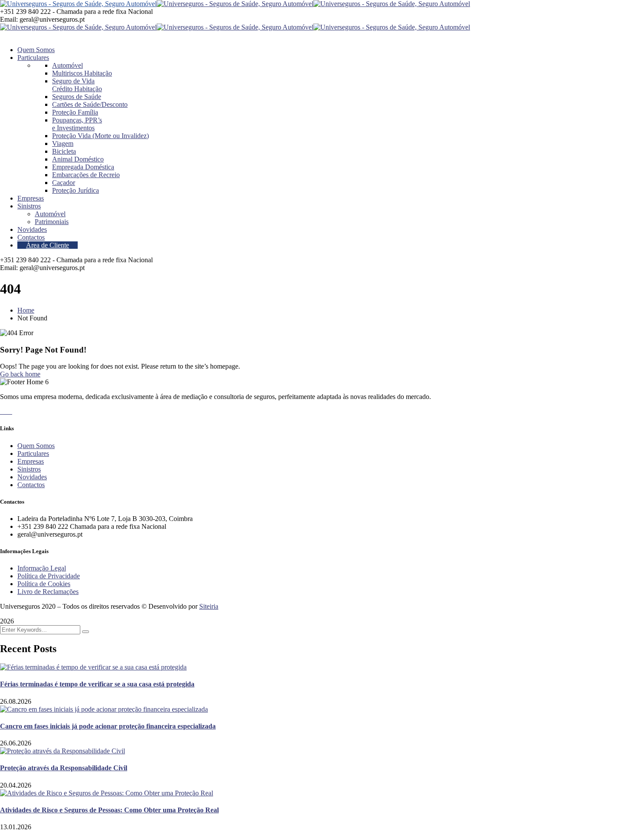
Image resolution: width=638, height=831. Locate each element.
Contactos (31, 484)
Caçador (63, 182)
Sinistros (29, 469)
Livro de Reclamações (48, 591)
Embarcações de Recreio (86, 174)
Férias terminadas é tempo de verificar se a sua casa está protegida (97, 684)
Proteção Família (75, 112)
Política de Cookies (43, 583)
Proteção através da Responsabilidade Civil (63, 768)
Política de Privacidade (48, 576)
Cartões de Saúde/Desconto (90, 104)
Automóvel (67, 65)
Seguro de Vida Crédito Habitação (77, 84)
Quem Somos (36, 445)
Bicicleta (64, 151)
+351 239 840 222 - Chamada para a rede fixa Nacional (76, 11)
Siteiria (208, 606)
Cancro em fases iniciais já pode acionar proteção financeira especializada (108, 726)
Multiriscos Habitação (82, 73)
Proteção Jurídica (75, 190)
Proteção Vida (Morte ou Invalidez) (100, 135)
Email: (9, 19)
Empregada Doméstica (83, 167)
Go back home (20, 374)
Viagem (62, 143)
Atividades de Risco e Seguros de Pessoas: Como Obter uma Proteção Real (109, 810)
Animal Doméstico (78, 159)
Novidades (32, 477)
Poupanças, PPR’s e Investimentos (77, 124)
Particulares (33, 453)
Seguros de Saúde (76, 96)
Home (25, 310)
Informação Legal (41, 568)
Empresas (30, 461)
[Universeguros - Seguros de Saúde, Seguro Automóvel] (78, 3)
